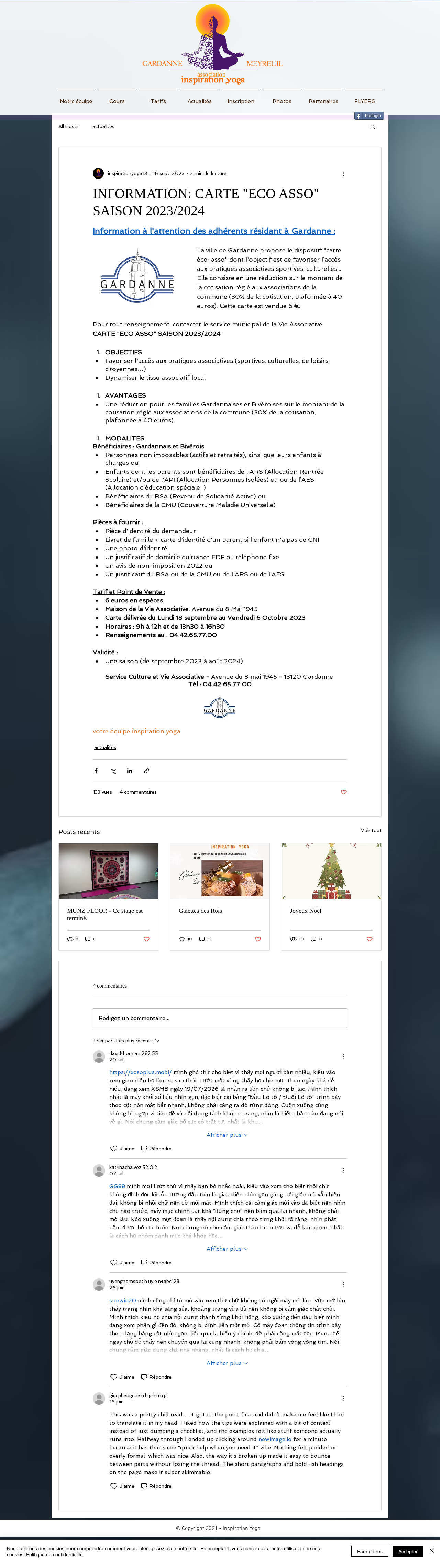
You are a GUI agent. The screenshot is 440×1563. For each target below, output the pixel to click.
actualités (103, 126)
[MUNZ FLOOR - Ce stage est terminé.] (108, 871)
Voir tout (371, 830)
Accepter (408, 1551)
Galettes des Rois (200, 910)
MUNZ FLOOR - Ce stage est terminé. (105, 914)
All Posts (68, 126)
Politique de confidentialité (54, 1554)
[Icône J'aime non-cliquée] (113, 1149)
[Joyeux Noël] (331, 871)
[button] (373, 126)
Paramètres (370, 1551)
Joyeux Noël (305, 910)
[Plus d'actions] (343, 173)
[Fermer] (432, 1551)
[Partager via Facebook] (96, 771)
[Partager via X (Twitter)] (113, 771)
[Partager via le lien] (146, 771)
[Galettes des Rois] (220, 871)
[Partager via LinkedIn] (129, 771)
